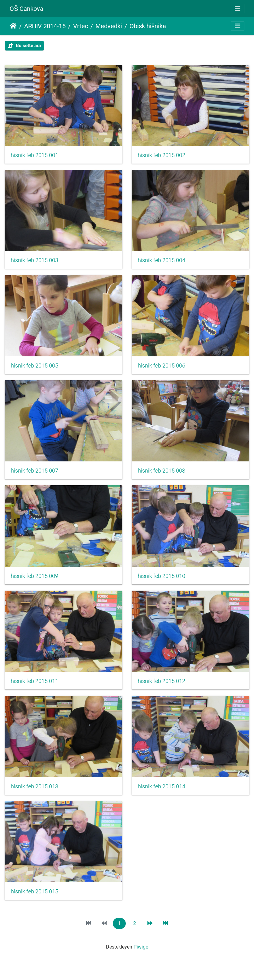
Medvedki (108, 26)
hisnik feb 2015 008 (161, 471)
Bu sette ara (28, 45)
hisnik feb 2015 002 (161, 155)
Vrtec (80, 26)
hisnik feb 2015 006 (161, 366)
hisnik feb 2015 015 (34, 891)
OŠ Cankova (26, 8)
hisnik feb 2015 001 (34, 155)
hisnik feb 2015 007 (34, 471)
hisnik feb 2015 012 (161, 681)
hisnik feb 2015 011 (34, 681)
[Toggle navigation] (237, 8)
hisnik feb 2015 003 (34, 260)
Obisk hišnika (147, 26)
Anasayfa (13, 26)
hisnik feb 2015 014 (161, 786)
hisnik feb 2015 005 (34, 366)
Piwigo (141, 947)
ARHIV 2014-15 (45, 26)
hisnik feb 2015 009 (34, 576)
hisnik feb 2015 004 (161, 260)
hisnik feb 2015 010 (161, 576)
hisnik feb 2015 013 (34, 786)
